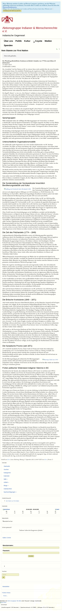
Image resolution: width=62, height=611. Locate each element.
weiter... (5, 596)
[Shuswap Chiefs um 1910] (50, 359)
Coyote (38, 41)
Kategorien (7, 473)
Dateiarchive (8, 489)
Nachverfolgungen (10, 492)
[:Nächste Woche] (57, 509)
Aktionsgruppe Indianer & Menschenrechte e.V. (29, 29)
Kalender (7, 476)
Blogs (6, 485)
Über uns (8, 41)
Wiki (5, 479)
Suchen (6, 469)
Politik (18, 41)
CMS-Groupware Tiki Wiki (14, 601)
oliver (8, 459)
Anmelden (31, 556)
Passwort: (6, 550)
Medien (48, 41)
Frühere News (6, 592)
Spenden (8, 45)
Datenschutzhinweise (10, 7)
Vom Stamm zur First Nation (14, 50)
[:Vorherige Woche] (6, 509)
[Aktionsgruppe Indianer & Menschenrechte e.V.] (6, 19)
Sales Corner (7, 537)
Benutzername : (8, 545)
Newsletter (6, 586)
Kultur (27, 41)
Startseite (7, 466)
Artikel (6, 482)
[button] (56, 49)
